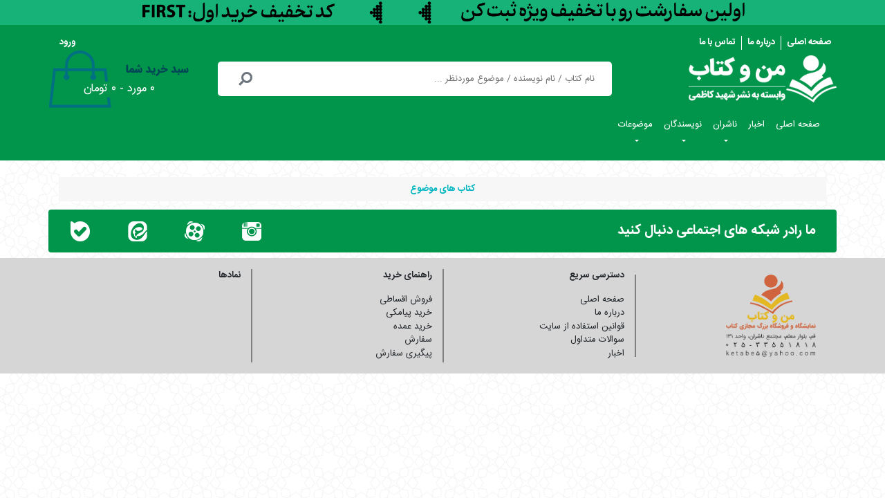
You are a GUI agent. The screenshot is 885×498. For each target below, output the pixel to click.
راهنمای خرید (407, 275)
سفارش (418, 339)
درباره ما (761, 42)
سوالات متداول (597, 339)
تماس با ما (717, 42)
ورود (67, 42)
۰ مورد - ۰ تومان (119, 89)
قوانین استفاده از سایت (581, 326)
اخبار (756, 124)
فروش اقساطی (406, 299)
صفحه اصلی (809, 42)
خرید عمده (412, 326)
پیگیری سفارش (403, 353)
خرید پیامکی (409, 312)
